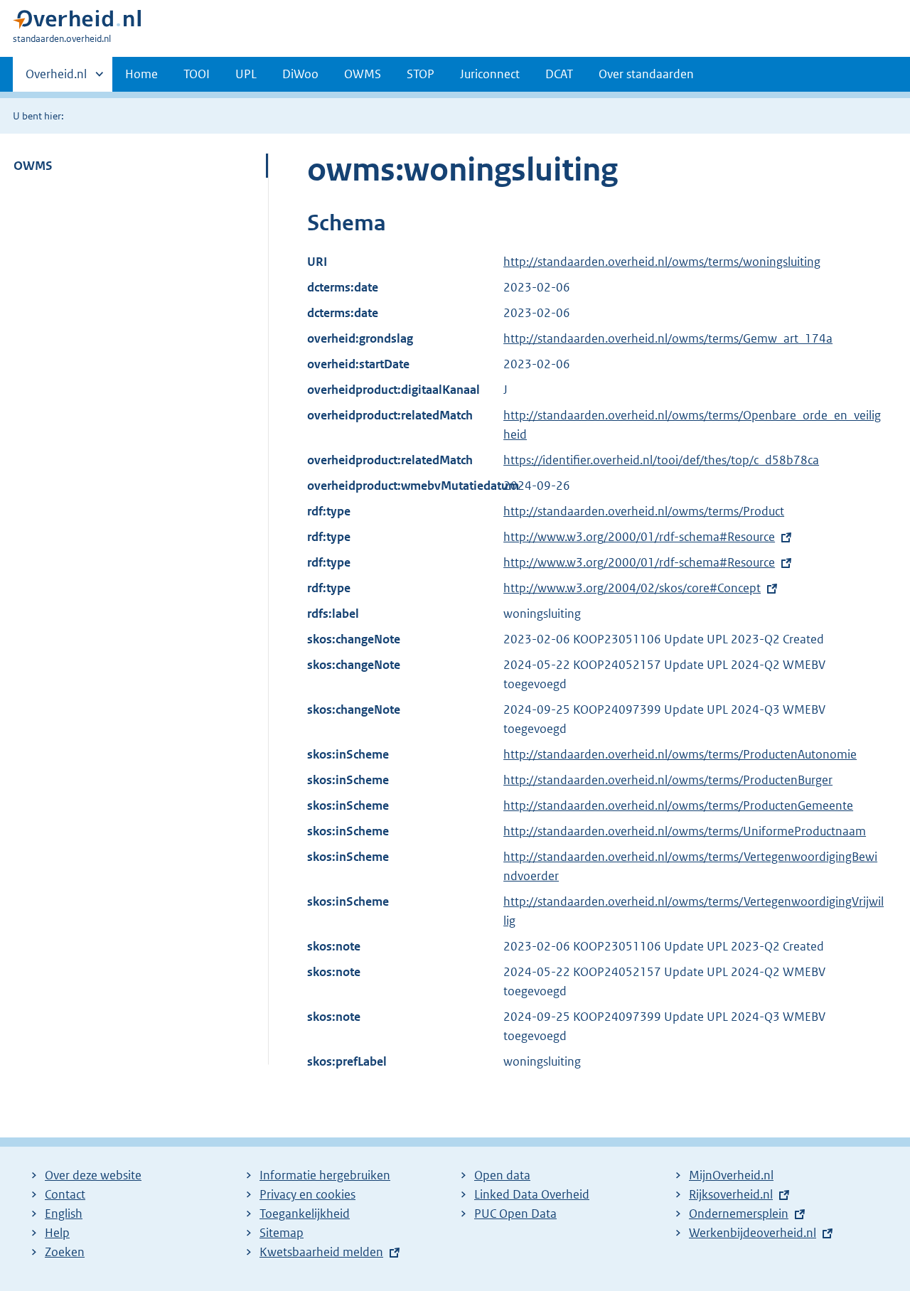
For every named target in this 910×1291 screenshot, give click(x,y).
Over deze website (93, 1175)
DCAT (559, 74)
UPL (246, 74)
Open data (502, 1175)
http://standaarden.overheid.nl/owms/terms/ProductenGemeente (678, 805)
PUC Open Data (515, 1213)
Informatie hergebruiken (324, 1175)
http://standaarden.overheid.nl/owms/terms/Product (643, 511)
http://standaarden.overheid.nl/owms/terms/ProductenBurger (668, 780)
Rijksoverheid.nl (731, 1194)
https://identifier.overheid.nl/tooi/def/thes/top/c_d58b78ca (661, 460)
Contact (65, 1194)
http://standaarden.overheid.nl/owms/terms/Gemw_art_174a (668, 338)
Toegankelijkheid (304, 1213)
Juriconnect (490, 74)
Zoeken (65, 1252)
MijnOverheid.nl (731, 1175)
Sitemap (281, 1233)
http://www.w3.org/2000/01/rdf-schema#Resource (639, 537)
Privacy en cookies (307, 1194)
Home (141, 74)
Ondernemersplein (738, 1213)
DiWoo (300, 74)
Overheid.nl (56, 79)
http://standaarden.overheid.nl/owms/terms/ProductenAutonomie (680, 754)
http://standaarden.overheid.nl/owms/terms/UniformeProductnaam (684, 831)
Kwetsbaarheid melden (321, 1252)
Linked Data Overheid (531, 1194)
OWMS (362, 74)
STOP (420, 74)
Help (57, 1233)
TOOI (196, 74)
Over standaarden (646, 74)
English (63, 1213)
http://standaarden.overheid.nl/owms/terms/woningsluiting (661, 261)
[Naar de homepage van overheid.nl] (77, 22)
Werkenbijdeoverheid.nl (752, 1233)
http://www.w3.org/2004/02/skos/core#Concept (632, 588)
